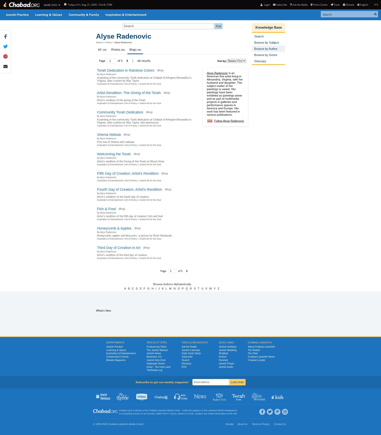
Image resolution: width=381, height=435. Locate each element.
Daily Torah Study (191, 353)
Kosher (223, 356)
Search (185, 360)
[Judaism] (21, 4)
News (200, 396)
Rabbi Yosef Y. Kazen (166, 413)
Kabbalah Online (156, 363)
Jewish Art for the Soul (150, 84)
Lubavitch (162, 410)
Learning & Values (48, 15)
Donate (350, 4)
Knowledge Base (268, 27)
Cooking (219, 396)
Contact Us (280, 424)
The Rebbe (254, 350)
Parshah (223, 360)
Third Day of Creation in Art (118, 248)
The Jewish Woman (157, 350)
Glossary (186, 363)
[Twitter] (270, 412)
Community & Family (84, 15)
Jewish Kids (278, 396)
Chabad (152, 410)
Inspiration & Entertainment (125, 15)
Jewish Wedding (228, 350)
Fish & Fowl (106, 209)
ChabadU (161, 396)
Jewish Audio (226, 367)
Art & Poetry (131, 84)
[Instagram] (285, 412)
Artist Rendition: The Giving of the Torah (129, 93)
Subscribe (187, 356)
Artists (109, 42)
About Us (242, 424)
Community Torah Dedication (120, 112)
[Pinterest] (277, 412)
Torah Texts (239, 396)
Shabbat (223, 353)
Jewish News (154, 353)
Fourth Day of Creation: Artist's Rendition (129, 189)
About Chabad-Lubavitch (261, 346)
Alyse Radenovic (217, 73)
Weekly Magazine (116, 360)
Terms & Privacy (260, 424)
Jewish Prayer (226, 363)
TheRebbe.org (154, 370)
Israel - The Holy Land (159, 367)
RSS (184, 367)
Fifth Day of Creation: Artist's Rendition (128, 173)
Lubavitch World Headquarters (222, 410)
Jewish (211, 413)
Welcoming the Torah (114, 154)
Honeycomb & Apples (114, 228)
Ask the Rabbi (300, 4)
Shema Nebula (109, 135)
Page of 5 (111, 61)
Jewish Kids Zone (156, 360)
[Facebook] (262, 412)
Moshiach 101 (154, 356)
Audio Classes (181, 396)
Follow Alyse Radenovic (229, 120)
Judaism (199, 413)
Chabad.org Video (157, 346)
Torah (191, 413)
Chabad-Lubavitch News (261, 356)
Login (266, 4)
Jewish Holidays (228, 346)
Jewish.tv (142, 396)
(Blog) (160, 70)
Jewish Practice (17, 15)
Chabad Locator (256, 360)
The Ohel (253, 353)
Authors (100, 42)
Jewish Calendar (191, 350)
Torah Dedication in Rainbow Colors (125, 70)
